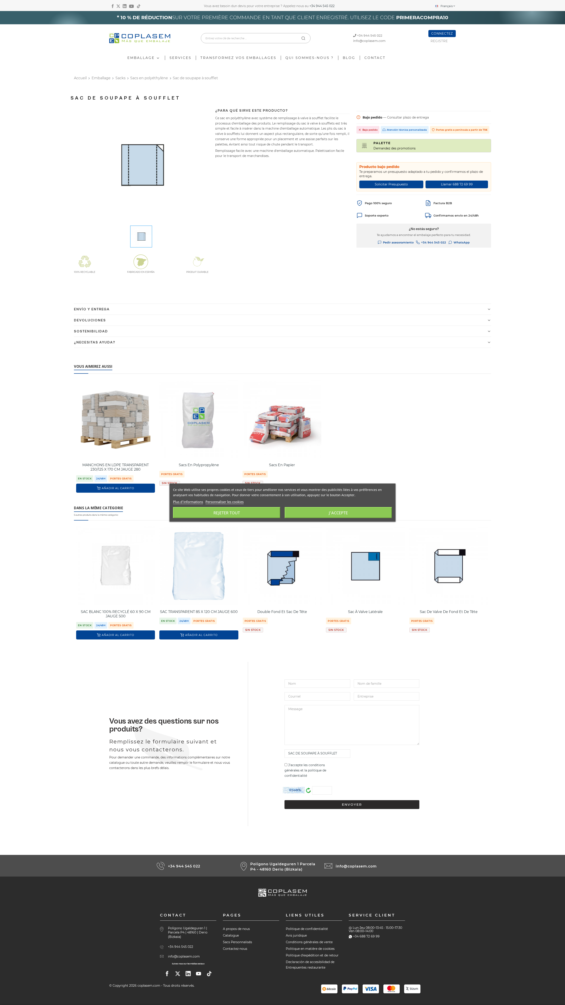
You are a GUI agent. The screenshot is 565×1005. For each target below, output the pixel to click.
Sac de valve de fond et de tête (449, 612)
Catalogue (231, 935)
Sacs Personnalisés (237, 942)
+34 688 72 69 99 (366, 936)
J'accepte (338, 512)
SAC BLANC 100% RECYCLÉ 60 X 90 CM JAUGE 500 (116, 614)
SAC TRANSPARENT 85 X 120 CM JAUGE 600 (199, 612)
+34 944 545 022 (322, 6)
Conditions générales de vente (309, 942)
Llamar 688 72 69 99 (457, 184)
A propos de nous (236, 929)
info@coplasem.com (369, 41)
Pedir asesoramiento (398, 242)
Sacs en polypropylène (199, 465)
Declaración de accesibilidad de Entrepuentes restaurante (310, 964)
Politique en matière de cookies (310, 949)
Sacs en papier (282, 465)
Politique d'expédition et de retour (312, 955)
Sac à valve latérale (365, 612)
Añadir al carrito (118, 488)
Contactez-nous (235, 949)
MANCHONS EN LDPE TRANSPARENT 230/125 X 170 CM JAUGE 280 (115, 467)
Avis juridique (296, 935)
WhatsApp (462, 242)
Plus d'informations (188, 501)
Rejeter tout (226, 512)
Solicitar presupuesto (391, 184)
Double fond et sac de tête (282, 612)
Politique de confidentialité (307, 929)
